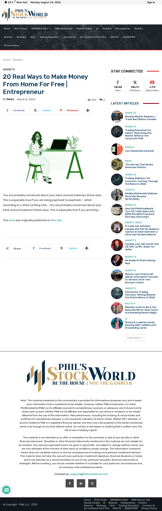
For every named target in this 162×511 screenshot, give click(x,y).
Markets (18, 60)
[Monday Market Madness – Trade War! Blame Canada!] (117, 116)
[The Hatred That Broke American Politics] (117, 164)
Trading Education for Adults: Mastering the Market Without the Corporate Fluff (138, 134)
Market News (133, 222)
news (10, 99)
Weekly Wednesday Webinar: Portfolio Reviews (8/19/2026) (141, 196)
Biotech (130, 303)
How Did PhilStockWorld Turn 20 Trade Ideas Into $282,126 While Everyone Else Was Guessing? (139, 212)
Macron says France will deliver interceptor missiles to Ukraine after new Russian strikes (141, 278)
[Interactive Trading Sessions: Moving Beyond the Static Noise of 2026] (117, 293)
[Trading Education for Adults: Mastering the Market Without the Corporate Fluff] (117, 132)
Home (6, 60)
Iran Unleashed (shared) (139, 151)
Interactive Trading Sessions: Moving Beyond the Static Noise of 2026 (140, 295)
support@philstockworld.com (89, 474)
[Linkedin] (81, 483)
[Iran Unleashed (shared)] (117, 149)
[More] (87, 110)
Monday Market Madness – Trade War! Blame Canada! (141, 118)
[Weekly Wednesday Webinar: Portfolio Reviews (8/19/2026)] (117, 195)
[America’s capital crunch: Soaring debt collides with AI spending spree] (117, 323)
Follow (135, 81)
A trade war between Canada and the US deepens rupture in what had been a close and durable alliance (142, 230)
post (12, 220)
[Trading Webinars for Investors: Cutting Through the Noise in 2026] (117, 180)
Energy (130, 147)
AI (126, 319)
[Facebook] (70, 483)
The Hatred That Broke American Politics (139, 166)
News (128, 161)
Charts (130, 190)
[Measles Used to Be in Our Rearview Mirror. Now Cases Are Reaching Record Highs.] (117, 308)
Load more (133, 338)
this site (56, 220)
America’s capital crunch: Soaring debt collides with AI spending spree (140, 325)
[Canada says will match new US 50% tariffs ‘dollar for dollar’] (117, 245)
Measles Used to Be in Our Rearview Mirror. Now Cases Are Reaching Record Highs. (141, 310)
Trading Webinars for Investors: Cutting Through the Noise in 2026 (141, 181)
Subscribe (152, 81)
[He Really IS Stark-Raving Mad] (117, 260)
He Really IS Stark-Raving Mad (140, 262)
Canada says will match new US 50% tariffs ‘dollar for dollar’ (142, 247)
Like (118, 81)
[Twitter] (92, 483)
